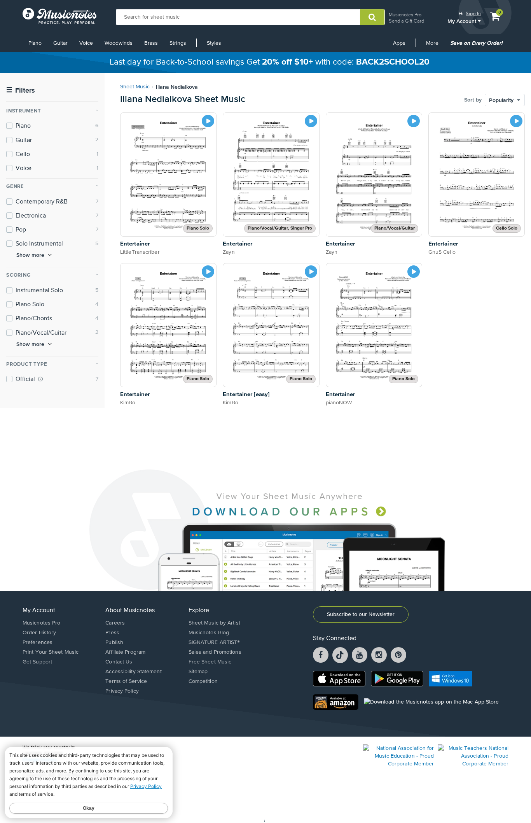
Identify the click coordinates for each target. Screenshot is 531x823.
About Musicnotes (130, 610)
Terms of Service (126, 681)
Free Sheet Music (210, 662)
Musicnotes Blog (209, 632)
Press (112, 632)
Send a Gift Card (406, 20)
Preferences (37, 642)
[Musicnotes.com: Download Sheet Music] (59, 16)
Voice (86, 43)
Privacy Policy (121, 691)
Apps (399, 43)
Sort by (473, 100)
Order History (39, 632)
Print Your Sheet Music (51, 652)
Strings (177, 43)
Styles (214, 43)
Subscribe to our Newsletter (361, 614)
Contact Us (118, 662)
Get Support (37, 662)
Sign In (473, 13)
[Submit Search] (372, 17)
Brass (151, 43)
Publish (114, 642)
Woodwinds (119, 43)
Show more (30, 255)
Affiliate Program (125, 652)
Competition (203, 681)
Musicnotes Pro (405, 14)
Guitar (60, 43)
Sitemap (198, 671)
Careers (115, 623)
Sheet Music (135, 86)
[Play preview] (208, 121)
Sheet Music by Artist (214, 623)
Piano (35, 43)
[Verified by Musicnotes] (40, 379)
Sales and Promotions (215, 652)
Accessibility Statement (133, 671)
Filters (20, 90)
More (435, 46)
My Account (462, 21)
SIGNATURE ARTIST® (214, 642)
